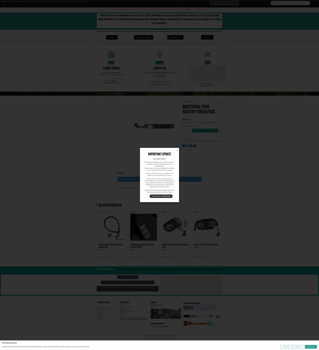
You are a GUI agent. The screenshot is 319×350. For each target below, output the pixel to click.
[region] (159, 345)
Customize (286, 347)
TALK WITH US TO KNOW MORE (161, 196)
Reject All (298, 347)
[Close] (177, 150)
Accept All (311, 347)
